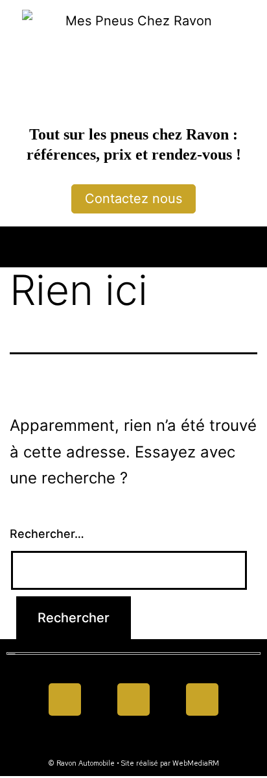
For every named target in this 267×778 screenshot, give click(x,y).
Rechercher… (47, 534)
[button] (133, 243)
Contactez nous (133, 198)
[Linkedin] (133, 699)
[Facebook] (65, 699)
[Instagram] (202, 699)
